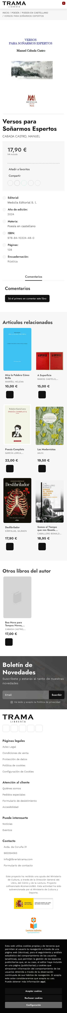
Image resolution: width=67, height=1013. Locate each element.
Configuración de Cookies (18, 771)
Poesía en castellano (35, 12)
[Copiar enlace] (38, 183)
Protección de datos (14, 759)
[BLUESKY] (39, 728)
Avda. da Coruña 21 (15, 846)
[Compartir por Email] (31, 183)
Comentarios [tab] (33, 276)
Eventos (7, 830)
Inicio (5, 12)
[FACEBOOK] (6, 728)
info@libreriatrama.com (18, 859)
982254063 (10, 853)
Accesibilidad (10, 807)
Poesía (15, 12)
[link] (10, 394)
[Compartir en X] (17, 183)
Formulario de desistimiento (19, 800)
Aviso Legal (9, 746)
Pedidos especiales (13, 794)
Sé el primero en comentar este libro (27, 298)
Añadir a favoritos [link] (19, 169)
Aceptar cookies (33, 991)
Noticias (7, 823)
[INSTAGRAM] (14, 728)
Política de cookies (13, 765)
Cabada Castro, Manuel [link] (21, 136)
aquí (43, 981)
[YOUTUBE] (22, 728)
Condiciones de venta (15, 753)
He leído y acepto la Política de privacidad (37, 702)
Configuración (33, 1005)
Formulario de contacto (18, 865)
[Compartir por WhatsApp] (24, 183)
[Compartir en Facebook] (10, 183)
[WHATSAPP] (30, 728)
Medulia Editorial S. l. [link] (22, 202)
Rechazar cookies (33, 998)
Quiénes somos (11, 788)
